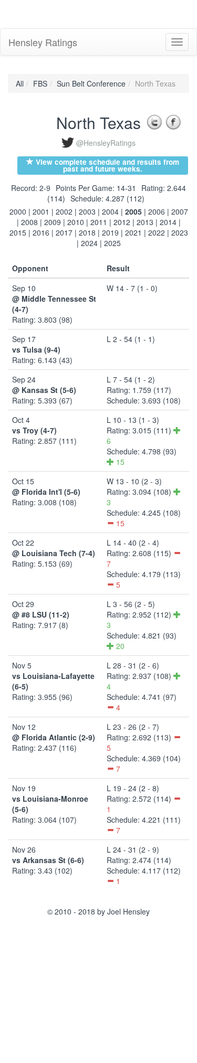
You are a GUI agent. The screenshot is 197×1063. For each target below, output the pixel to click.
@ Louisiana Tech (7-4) (53, 553)
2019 (110, 232)
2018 (87, 232)
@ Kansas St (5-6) (44, 390)
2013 (145, 222)
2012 (121, 222)
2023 (179, 232)
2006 (156, 211)
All (20, 83)
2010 (75, 222)
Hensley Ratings (42, 42)
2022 (156, 232)
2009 (52, 222)
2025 (112, 243)
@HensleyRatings (106, 142)
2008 (29, 222)
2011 (98, 222)
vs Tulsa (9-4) (36, 349)
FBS (40, 83)
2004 (110, 211)
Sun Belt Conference (91, 83)
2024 (89, 243)
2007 (179, 211)
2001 (41, 211)
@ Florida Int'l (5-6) (46, 491)
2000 (17, 211)
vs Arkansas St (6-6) (48, 860)
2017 (64, 232)
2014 (168, 222)
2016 (41, 232)
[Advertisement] (84, 13)
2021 (133, 232)
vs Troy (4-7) (34, 430)
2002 (64, 211)
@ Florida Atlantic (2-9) (53, 737)
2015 (17, 232)
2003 (87, 211)
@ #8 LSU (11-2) (40, 614)
